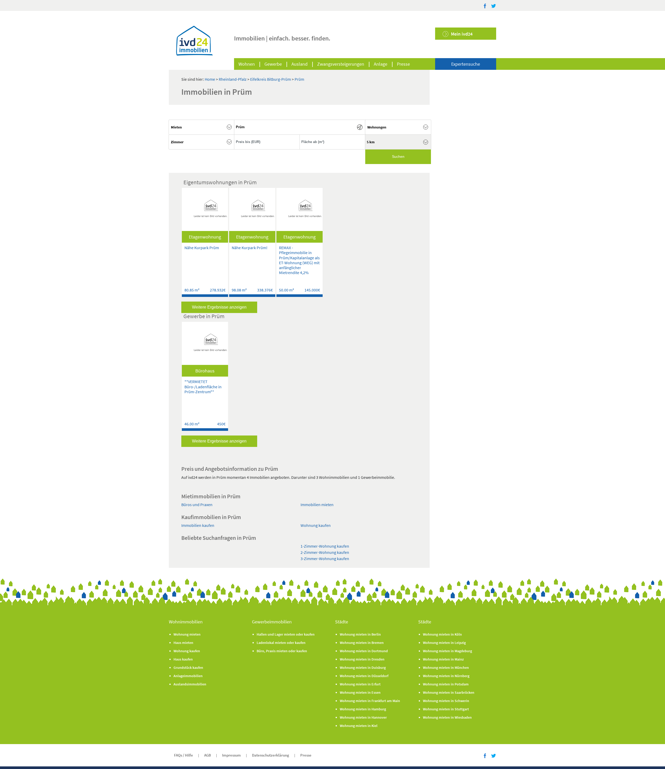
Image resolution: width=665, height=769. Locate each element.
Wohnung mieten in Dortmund (364, 651)
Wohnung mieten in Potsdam (446, 684)
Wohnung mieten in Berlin (360, 634)
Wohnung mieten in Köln (442, 634)
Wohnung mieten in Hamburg (363, 709)
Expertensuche (465, 64)
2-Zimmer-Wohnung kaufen (325, 552)
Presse (403, 64)
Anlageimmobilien (188, 675)
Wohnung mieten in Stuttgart (446, 709)
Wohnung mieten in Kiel (358, 725)
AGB (207, 755)
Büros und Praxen (196, 504)
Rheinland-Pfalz (233, 79)
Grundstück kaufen (188, 667)
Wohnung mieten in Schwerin (446, 700)
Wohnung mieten (187, 634)
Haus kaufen (183, 659)
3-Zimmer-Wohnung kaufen (325, 558)
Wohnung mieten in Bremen (362, 642)
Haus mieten (183, 642)
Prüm (299, 79)
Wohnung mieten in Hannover (363, 717)
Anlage (380, 64)
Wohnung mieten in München (446, 667)
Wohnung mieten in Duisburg (363, 667)
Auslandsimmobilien (190, 684)
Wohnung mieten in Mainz (443, 659)
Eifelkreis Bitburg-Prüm (271, 79)
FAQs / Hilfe (183, 755)
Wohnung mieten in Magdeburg (447, 651)
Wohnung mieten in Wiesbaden (447, 717)
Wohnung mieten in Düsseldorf (364, 675)
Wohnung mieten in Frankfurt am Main (370, 700)
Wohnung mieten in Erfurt (360, 684)
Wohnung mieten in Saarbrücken (448, 692)
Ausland (299, 64)
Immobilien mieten (317, 504)
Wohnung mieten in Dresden (362, 659)
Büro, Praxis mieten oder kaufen (282, 651)
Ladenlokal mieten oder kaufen (281, 642)
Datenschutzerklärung (270, 755)
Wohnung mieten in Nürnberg (446, 675)
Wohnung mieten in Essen (360, 692)
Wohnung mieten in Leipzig (444, 642)
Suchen (398, 156)
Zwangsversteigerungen (340, 64)
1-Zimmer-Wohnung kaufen (325, 546)
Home (210, 79)
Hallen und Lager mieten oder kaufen (286, 634)
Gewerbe (273, 64)
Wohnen (246, 64)
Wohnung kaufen (316, 525)
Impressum (231, 755)
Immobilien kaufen (197, 525)
